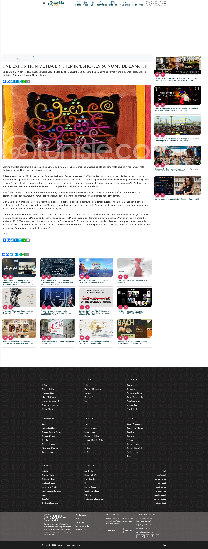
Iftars (129, 456)
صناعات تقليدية (161, 487)
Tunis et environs (90, 428)
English (90, 465)
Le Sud (86, 444)
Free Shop (46, 440)
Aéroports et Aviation (50, 487)
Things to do (88, 495)
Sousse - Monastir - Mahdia (94, 440)
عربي (162, 465)
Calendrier (130, 432)
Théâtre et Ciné (132, 452)
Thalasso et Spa (48, 393)
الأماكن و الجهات (160, 495)
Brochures (130, 436)
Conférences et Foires (135, 428)
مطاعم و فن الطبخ (159, 499)
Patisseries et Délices (134, 393)
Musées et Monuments (92, 389)
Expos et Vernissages (134, 424)
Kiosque (87, 401)
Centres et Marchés (49, 436)
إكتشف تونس (161, 475)
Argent (44, 495)
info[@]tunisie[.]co (146, 532)
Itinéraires (88, 393)
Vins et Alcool (132, 409)
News (86, 483)
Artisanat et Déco (48, 428)
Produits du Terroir (133, 401)
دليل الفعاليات (161, 491)
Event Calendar (89, 479)
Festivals (130, 440)
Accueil (17, 57)
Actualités (45, 471)
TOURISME (48, 379)
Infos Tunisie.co (80, 515)
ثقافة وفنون (161, 483)
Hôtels (44, 385)
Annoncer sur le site (82, 526)
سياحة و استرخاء (160, 479)
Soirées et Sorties (133, 444)
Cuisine (129, 385)
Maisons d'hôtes (48, 389)
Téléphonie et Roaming (50, 448)
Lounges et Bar (132, 405)
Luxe (44, 424)
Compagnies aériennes (50, 405)
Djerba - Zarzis (89, 432)
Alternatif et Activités (49, 397)
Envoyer (128, 530)
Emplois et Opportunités (50, 503)
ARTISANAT (49, 418)
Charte (77, 519)
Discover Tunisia (90, 487)
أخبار (164, 471)
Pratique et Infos (48, 475)
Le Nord (87, 448)
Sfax (86, 424)
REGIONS (90, 418)
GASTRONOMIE (135, 379)
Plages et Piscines (48, 409)
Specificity (46, 499)
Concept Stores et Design (51, 432)
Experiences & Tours (91, 491)
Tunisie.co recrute (81, 522)
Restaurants (131, 389)
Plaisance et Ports (48, 479)
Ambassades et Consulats (51, 491)
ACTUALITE (49, 465)
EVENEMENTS (134, 418)
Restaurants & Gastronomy (94, 499)
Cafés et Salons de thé (135, 397)
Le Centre (87, 452)
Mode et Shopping (48, 444)
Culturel (87, 385)
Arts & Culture (89, 471)
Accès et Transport (49, 483)
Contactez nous (80, 530)
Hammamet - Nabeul (91, 436)
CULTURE (90, 379)
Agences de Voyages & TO (51, 401)
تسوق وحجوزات (160, 503)
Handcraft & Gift (90, 475)
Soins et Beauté (48, 452)
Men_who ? (88, 397)
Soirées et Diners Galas (135, 448)
